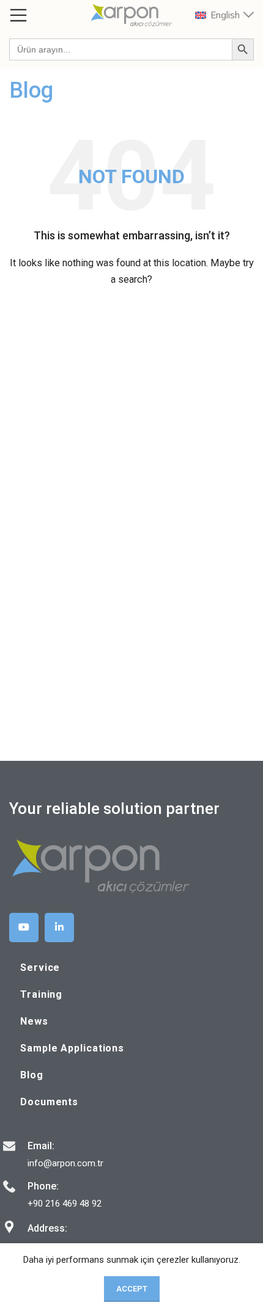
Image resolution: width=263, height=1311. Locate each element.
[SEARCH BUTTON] (243, 49)
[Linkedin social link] (59, 927)
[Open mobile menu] (18, 15)
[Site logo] (131, 14)
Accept (131, 1288)
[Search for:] (120, 49)
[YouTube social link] (24, 927)
